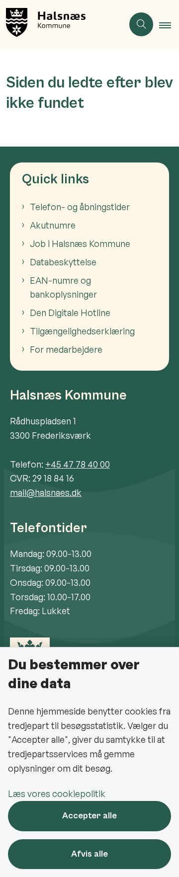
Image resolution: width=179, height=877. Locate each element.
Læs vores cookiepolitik (56, 793)
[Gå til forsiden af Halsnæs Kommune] (61, 24)
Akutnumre (53, 225)
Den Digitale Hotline (70, 312)
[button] (169, 24)
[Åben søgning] (141, 24)
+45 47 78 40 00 (77, 464)
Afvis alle (89, 854)
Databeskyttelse (63, 261)
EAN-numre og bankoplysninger (63, 287)
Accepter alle (89, 815)
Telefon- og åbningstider (80, 206)
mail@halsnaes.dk (46, 492)
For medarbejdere (66, 349)
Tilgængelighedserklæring (82, 330)
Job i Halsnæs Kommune (80, 243)
